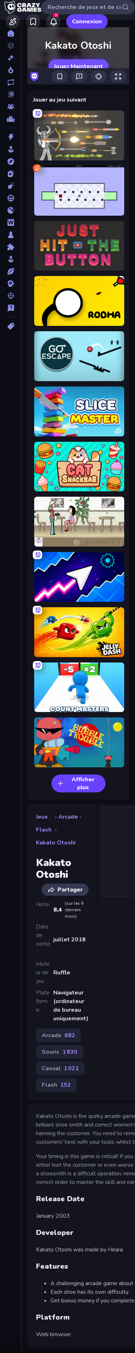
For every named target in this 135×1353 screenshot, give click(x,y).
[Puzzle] (10, 247)
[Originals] (10, 94)
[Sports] (10, 271)
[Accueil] (10, 33)
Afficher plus (83, 783)
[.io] (10, 210)
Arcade (68, 817)
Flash (43, 830)
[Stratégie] (10, 283)
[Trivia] (10, 308)
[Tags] (10, 326)
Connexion (87, 21)
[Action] (10, 137)
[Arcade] (10, 149)
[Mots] (10, 222)
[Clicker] (10, 186)
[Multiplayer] (10, 106)
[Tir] (10, 296)
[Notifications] (53, 21)
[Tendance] (10, 70)
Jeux (42, 817)
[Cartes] (10, 174)
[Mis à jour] (10, 82)
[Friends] (13, 21)
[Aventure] (10, 161)
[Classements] (10, 119)
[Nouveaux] (10, 58)
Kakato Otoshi (56, 843)
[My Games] (33, 21)
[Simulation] (10, 259)
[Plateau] (10, 235)
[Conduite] (10, 198)
